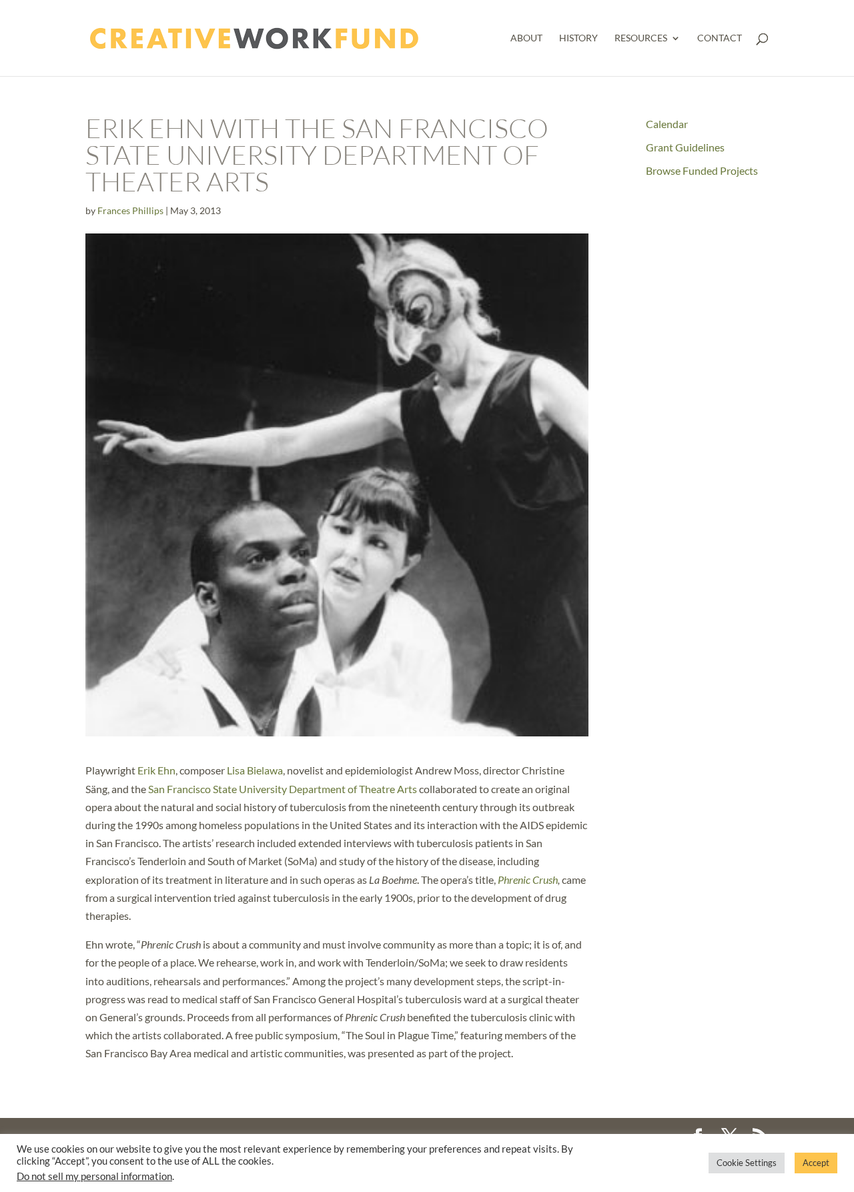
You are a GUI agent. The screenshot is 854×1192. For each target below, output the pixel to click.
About (526, 38)
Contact (719, 38)
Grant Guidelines (685, 147)
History (578, 38)
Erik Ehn (156, 770)
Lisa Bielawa (255, 770)
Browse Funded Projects (702, 170)
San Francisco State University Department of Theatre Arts (282, 788)
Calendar (667, 123)
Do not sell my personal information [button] (94, 1176)
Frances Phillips (130, 210)
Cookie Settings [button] (747, 1162)
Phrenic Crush (528, 879)
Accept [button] (816, 1162)
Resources (640, 38)
